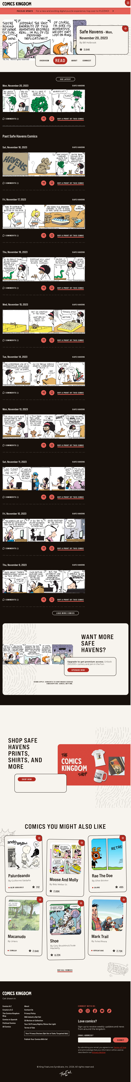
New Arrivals (17, 887)
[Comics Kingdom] (17, 993)
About (26, 1006)
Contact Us (28, 1009)
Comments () (12, 119)
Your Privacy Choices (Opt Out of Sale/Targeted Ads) (46, 1033)
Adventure (98, 950)
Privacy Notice (98, 1052)
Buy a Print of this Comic (70, 118)
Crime (97, 887)
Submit (120, 1040)
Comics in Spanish (10, 1019)
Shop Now (27, 779)
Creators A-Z (8, 1009)
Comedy (13, 950)
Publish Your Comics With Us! (36, 1039)
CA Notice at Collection (33, 1020)
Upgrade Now (78, 670)
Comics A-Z (7, 1006)
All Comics (7, 1026)
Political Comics (9, 1023)
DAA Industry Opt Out (32, 1017)
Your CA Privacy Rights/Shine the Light (40, 1024)
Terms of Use (29, 1027)
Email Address (86, 1035)
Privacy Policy (30, 1013)
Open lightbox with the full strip (16, 100)
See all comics (65, 970)
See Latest (67, 79)
